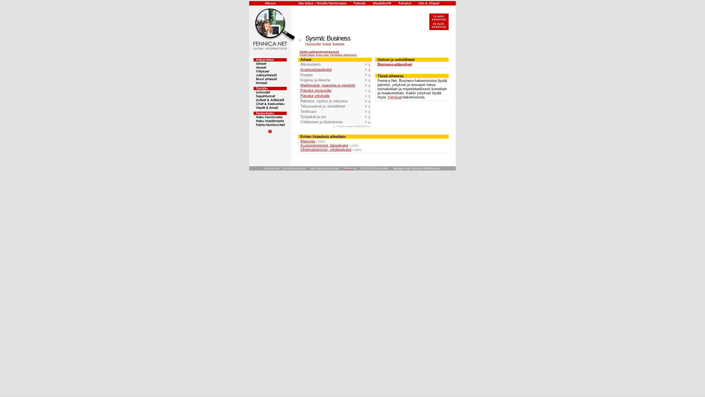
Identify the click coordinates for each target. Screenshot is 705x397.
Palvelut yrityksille (315, 96)
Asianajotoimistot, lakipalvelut (324, 145)
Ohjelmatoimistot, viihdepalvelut (325, 149)
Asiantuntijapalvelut (316, 70)
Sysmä (326, 43)
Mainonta (307, 141)
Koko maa (322, 54)
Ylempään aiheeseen (343, 54)
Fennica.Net (313, 43)
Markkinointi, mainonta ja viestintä (327, 85)
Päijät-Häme (307, 54)
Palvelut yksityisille (315, 90)
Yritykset (394, 97)
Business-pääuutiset (395, 64)
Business (338, 43)
